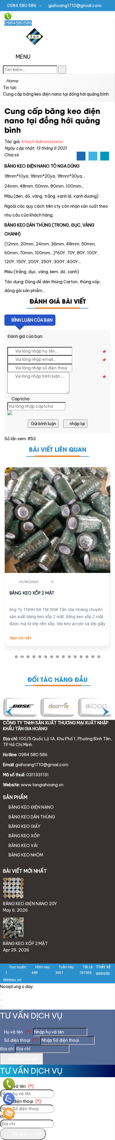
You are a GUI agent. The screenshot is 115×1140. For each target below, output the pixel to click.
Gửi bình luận (43, 423)
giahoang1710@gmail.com (74, 5)
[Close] (1, 993)
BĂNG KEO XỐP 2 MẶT (31, 593)
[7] (22, 706)
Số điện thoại (20, 1040)
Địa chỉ (7, 1048)
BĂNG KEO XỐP (24, 835)
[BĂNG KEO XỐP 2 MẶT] (57, 520)
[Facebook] (81, 156)
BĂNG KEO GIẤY (24, 826)
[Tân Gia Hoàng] (34, 45)
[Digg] (105, 156)
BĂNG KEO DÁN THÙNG (31, 817)
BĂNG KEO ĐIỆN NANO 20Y (30, 903)
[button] (9, 57)
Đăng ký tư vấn (23, 1059)
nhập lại (77, 423)
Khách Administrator (42, 141)
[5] (96, 706)
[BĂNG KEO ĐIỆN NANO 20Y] (13, 897)
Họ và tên (17, 1032)
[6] (59, 706)
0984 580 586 (21, 5)
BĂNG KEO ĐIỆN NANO (31, 807)
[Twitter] (93, 156)
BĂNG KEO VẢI (22, 845)
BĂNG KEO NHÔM (25, 855)
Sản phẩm (15, 797)
